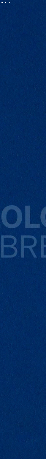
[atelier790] (5, 2)
